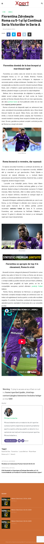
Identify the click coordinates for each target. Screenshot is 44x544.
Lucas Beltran (23, 451)
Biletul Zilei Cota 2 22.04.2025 (21, 510)
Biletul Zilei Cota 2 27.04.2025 (21, 498)
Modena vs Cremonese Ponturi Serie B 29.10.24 (18, 464)
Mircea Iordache (10, 418)
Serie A (10, 12)
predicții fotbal (37, 286)
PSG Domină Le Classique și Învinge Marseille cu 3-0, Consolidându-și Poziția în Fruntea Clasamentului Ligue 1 (22, 471)
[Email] (19, 440)
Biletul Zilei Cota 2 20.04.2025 (21, 521)
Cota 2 (13, 501)
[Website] (22, 440)
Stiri (3, 12)
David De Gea (6, 451)
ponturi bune (12, 102)
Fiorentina (14, 451)
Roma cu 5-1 (6, 454)
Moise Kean (32, 451)
